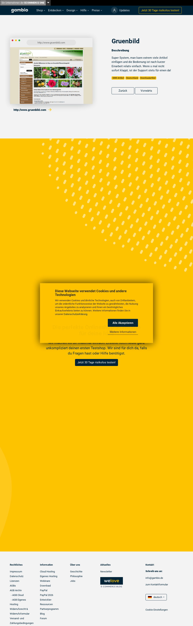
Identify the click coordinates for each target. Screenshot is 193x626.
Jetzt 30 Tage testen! (160, 10)
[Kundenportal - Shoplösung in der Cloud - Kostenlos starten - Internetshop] (114, 10)
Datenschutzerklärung (75, 314)
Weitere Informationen (123, 332)
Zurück (123, 90)
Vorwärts (146, 90)
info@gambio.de (154, 578)
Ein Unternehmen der (23, 2)
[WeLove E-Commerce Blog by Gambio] (111, 582)
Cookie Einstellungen (157, 609)
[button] (41, 10)
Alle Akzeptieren (123, 323)
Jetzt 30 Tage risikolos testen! (96, 362)
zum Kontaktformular (157, 584)
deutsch (157, 597)
